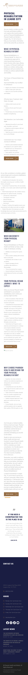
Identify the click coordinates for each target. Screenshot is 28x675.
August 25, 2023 (8, 646)
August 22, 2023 (8, 636)
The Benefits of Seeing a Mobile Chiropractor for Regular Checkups (13, 643)
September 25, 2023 (9, 653)
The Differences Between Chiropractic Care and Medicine (13, 634)
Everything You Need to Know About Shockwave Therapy (12, 651)
